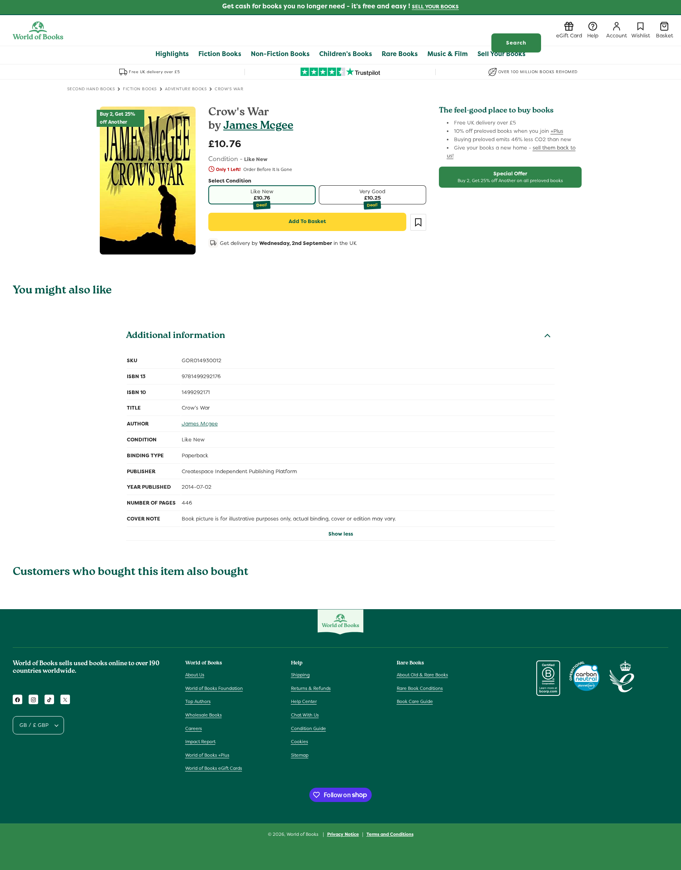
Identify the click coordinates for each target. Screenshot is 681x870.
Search (516, 43)
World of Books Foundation (214, 688)
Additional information (175, 336)
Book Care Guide (415, 701)
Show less (340, 534)
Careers (193, 728)
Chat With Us (305, 715)
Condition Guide (308, 728)
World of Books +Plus (207, 755)
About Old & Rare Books (422, 675)
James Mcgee (258, 126)
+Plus (557, 131)
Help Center (304, 701)
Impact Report (200, 742)
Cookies (299, 742)
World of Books (303, 834)
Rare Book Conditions (420, 688)
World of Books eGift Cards (213, 768)
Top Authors (198, 701)
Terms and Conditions (390, 833)
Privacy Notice (343, 833)
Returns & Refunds (311, 688)
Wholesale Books (203, 715)
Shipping (300, 675)
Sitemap (299, 755)
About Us (194, 675)
